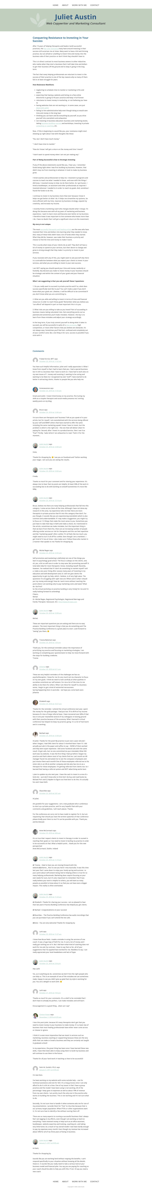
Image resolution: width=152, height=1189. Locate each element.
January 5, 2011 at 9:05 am (49, 1143)
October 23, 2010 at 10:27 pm (50, 704)
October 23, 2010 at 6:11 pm (50, 669)
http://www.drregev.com (67, 602)
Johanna (42, 667)
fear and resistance (51, 49)
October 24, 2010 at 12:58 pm (50, 736)
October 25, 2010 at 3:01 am (50, 793)
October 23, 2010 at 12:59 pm (50, 613)
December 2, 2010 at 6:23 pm (50, 1017)
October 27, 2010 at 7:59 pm (50, 993)
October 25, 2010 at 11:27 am (50, 934)
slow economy (71, 325)
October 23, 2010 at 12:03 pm (50, 471)
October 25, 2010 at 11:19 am (50, 860)
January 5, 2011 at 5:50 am (49, 1070)
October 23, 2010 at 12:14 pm (50, 500)
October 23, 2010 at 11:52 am (50, 361)
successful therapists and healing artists (55, 229)
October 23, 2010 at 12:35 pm (50, 553)
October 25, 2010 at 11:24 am (50, 897)
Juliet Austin (43, 444)
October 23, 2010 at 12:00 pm (50, 412)
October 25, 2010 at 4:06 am (50, 833)
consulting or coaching (45, 126)
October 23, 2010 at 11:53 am (50, 391)
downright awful (42, 108)
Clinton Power (44, 1014)
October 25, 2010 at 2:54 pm (50, 963)
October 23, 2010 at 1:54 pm (50, 642)
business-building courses (51, 123)
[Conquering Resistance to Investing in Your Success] (76, 10)
